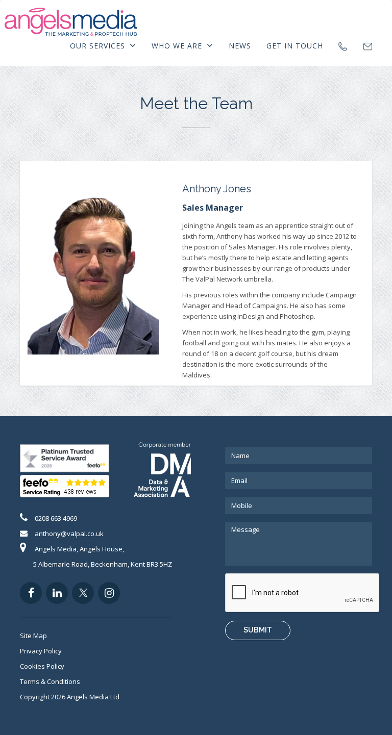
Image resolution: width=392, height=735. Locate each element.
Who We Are (178, 45)
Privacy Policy (41, 650)
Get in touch (294, 45)
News (240, 45)
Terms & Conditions (50, 681)
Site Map (33, 635)
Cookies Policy (42, 666)
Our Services (99, 45)
